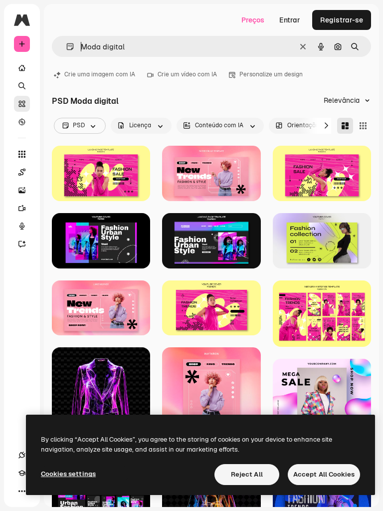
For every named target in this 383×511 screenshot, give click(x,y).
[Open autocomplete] (66, 46)
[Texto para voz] (22, 226)
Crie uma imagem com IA (99, 74)
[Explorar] (22, 122)
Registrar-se (341, 19)
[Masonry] (345, 126)
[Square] (363, 126)
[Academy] (22, 473)
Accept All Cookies (324, 474)
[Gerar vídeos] (22, 208)
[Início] (22, 68)
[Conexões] (22, 455)
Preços (252, 19)
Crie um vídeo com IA (187, 74)
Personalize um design (271, 74)
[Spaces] (22, 172)
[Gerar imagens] (22, 190)
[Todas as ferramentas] (22, 154)
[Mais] (22, 491)
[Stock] (22, 104)
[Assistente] (22, 244)
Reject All (247, 474)
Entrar (289, 19)
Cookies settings (68, 474)
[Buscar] (22, 86)
